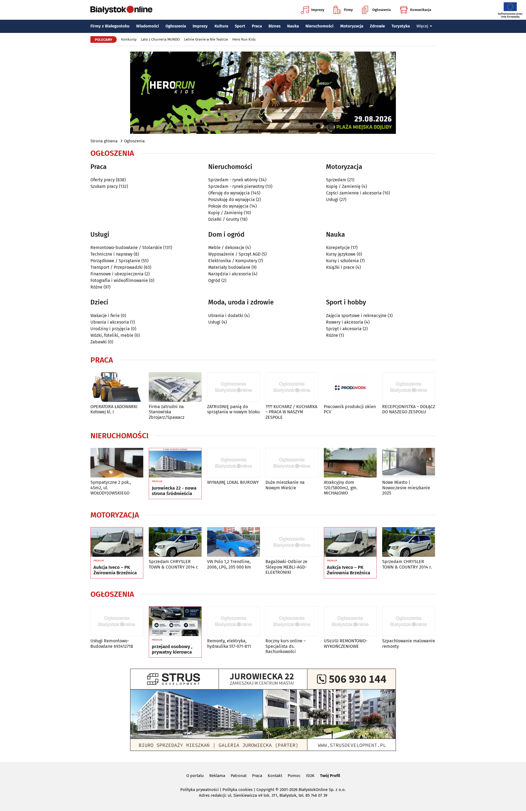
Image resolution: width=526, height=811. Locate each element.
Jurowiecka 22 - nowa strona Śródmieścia (174, 490)
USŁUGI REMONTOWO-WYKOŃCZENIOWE (345, 643)
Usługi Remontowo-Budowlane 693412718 (111, 643)
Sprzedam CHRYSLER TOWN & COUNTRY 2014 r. (173, 564)
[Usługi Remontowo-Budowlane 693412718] (116, 621)
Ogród (214, 280)
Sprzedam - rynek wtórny (233, 179)
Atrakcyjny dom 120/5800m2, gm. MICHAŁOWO (341, 487)
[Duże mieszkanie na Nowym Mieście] (291, 463)
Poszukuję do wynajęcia (231, 199)
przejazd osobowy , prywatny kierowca (172, 649)
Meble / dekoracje (226, 247)
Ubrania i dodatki (225, 315)
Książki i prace (340, 267)
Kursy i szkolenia (342, 260)
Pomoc (294, 775)
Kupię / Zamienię (225, 212)
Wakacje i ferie (105, 315)
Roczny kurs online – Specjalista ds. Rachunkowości (285, 646)
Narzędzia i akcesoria (229, 273)
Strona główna (104, 141)
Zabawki (98, 341)
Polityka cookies (237, 789)
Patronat (239, 775)
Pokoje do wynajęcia (228, 206)
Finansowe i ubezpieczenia (117, 273)
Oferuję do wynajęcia (229, 193)
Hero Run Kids (244, 39)
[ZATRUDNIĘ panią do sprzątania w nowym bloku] (233, 387)
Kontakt (275, 775)
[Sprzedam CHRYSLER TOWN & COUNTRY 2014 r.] (175, 542)
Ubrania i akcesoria (109, 322)
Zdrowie (377, 26)
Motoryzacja (351, 26)
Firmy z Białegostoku (110, 26)
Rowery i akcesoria (344, 322)
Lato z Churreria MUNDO (160, 39)
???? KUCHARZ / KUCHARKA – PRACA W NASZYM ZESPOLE (291, 412)
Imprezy (317, 10)
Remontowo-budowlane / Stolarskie (126, 247)
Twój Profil (330, 775)
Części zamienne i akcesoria (354, 193)
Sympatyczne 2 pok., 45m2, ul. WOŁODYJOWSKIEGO (110, 487)
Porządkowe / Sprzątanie (115, 260)
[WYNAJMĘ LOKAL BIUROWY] (233, 463)
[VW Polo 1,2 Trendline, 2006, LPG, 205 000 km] (233, 542)
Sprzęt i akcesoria (344, 328)
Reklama (217, 775)
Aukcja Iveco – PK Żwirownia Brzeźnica (115, 570)
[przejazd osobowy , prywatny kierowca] (175, 621)
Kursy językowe (341, 254)
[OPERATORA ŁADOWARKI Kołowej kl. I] (116, 387)
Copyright (265, 789)
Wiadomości (147, 26)
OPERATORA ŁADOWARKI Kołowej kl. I (114, 409)
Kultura (221, 26)
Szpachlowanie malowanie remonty (408, 643)
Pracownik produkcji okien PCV (350, 409)
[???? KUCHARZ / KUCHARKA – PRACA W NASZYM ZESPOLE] (291, 387)
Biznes (274, 26)
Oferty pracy (102, 179)
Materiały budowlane (229, 267)
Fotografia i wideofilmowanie (119, 280)
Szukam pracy (104, 186)
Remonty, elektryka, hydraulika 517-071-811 (229, 643)
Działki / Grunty (223, 219)
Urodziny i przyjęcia (110, 328)
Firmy (348, 10)
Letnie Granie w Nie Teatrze (206, 39)
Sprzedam (336, 179)
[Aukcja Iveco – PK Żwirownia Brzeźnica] (117, 542)
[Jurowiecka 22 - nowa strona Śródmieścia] (175, 463)
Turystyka (400, 26)
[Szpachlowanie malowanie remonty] (408, 621)
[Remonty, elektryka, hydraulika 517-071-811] (233, 621)
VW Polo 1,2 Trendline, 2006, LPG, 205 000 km (229, 564)
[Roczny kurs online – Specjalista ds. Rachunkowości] (291, 621)
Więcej (422, 26)
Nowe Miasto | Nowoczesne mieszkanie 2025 (406, 487)
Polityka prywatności (199, 789)
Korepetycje (338, 247)
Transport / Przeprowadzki (116, 267)
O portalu (195, 775)
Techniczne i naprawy (111, 254)
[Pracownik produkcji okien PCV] (350, 387)
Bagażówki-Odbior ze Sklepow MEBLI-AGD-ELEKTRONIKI (286, 567)
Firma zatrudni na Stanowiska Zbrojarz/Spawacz (166, 412)
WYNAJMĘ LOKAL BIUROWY (233, 482)
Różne (96, 287)
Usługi (332, 199)
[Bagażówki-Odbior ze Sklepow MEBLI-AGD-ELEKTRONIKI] (291, 542)
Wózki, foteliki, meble (111, 335)
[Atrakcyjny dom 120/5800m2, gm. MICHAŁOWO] (350, 463)
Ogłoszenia (381, 10)
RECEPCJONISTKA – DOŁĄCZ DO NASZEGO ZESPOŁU (408, 409)
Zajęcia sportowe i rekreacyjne (356, 315)
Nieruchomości (319, 26)
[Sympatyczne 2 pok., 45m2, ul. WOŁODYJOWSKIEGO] (116, 463)
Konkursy (128, 39)
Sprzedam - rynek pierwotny (236, 186)
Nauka (293, 26)
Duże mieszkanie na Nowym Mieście (285, 485)
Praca (257, 26)
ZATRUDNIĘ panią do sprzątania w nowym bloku (233, 409)
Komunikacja (420, 10)
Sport (240, 26)
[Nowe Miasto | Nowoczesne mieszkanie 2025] (408, 463)
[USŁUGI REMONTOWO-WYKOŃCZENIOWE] (350, 621)
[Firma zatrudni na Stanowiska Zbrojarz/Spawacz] (175, 387)
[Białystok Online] (121, 10)
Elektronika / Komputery (232, 260)
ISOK (310, 775)
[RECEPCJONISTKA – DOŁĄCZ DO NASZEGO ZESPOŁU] (408, 387)
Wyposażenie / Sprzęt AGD (234, 254)
